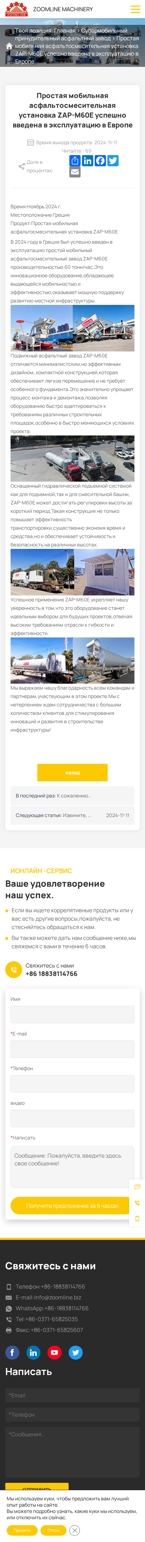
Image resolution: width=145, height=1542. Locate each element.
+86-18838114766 (63, 1286)
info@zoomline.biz (57, 1297)
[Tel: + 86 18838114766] (137, 1219)
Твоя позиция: (34, 30)
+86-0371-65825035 (51, 1319)
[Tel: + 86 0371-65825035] (137, 1203)
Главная (65, 30)
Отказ (53, 1530)
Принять (22, 1530)
